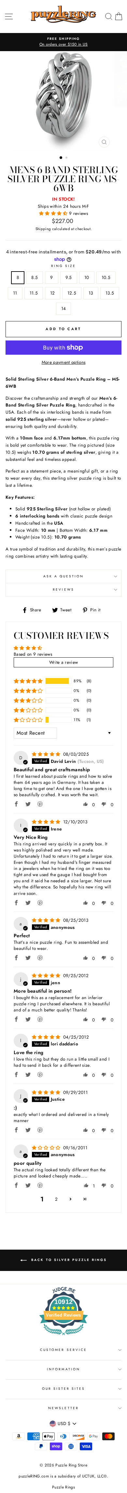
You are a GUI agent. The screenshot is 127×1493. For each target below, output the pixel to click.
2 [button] (67, 158)
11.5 (34, 293)
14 (63, 308)
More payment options (64, 362)
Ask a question (63, 576)
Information (63, 1369)
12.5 (71, 293)
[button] (54, 213)
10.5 (106, 277)
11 (15, 293)
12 (52, 293)
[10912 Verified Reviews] (63, 1336)
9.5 (68, 277)
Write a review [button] (63, 662)
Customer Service (63, 1349)
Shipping (43, 228)
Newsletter (63, 1408)
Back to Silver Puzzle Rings (68, 1259)
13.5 (110, 293)
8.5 (34, 277)
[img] (47, 754)
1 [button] (61, 158)
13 (91, 293)
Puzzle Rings (63, 1487)
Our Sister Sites (63, 1388)
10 (86, 277)
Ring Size (63, 265)
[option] (63, 42)
